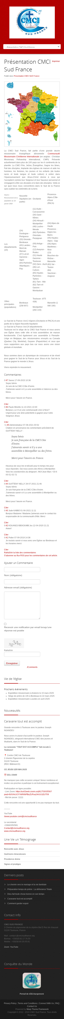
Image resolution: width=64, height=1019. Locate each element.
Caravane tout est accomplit (19, 899)
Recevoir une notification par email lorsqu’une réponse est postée (28, 629)
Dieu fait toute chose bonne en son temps (25, 894)
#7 (7, 380)
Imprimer (56, 61)
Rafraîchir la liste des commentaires (20, 552)
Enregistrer (12, 663)
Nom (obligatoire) (13, 575)
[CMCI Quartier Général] (32, 988)
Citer (6, 404)
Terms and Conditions (27, 1003)
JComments (32, 667)
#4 (7, 484)
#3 (7, 510)
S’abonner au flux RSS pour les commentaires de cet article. (31, 555)
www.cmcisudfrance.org (14, 831)
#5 (8, 425)
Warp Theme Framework (38, 1009)
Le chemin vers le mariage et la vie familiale (26, 884)
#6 (7, 407)
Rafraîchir (8, 650)
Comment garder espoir (18, 903)
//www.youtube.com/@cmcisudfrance (20, 816)
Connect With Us (46, 1003)
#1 (7, 537)
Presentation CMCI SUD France (26, 76)
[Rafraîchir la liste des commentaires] (22, 374)
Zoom (6, 947)
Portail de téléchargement (32, 994)
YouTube (14, 947)
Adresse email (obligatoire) (18, 587)
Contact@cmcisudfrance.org (16, 828)
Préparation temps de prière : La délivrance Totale (29, 889)
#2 (7, 525)
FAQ (57, 1003)
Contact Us (32, 1006)
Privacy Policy (10, 1003)
